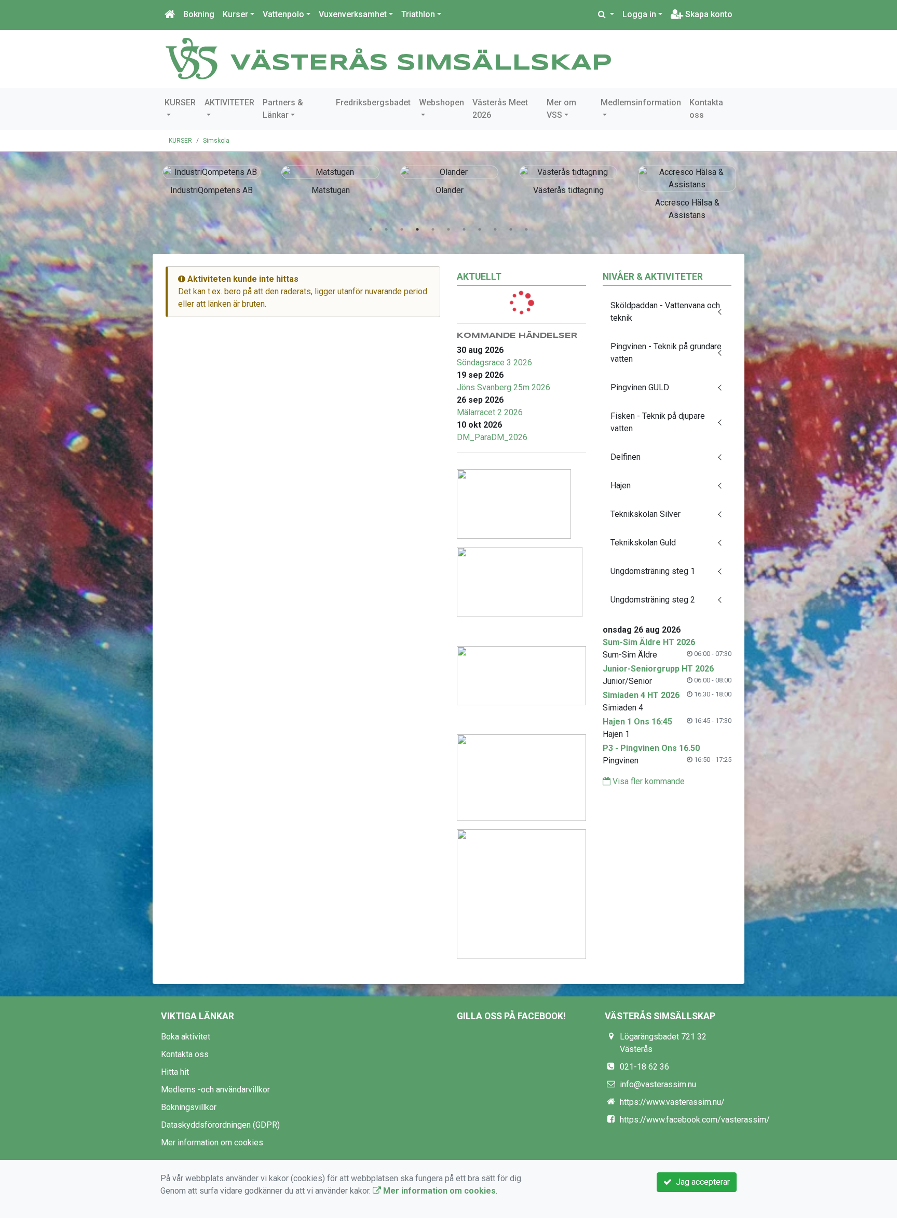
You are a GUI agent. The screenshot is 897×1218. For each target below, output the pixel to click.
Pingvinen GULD (639, 387)
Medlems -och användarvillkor (215, 1089)
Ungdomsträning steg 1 (652, 571)
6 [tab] (448, 229)
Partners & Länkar (283, 109)
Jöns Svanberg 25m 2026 (503, 387)
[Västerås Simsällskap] (192, 58)
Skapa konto (707, 14)
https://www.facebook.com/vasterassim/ (695, 1120)
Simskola (216, 140)
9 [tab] (495, 229)
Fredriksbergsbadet (373, 102)
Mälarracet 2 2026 (490, 412)
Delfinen (625, 457)
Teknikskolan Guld (643, 543)
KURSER (180, 102)
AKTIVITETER (229, 102)
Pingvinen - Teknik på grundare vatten (666, 352)
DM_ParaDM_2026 (492, 437)
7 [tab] (464, 229)
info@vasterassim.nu (658, 1084)
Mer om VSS (561, 109)
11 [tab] (526, 229)
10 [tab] (511, 229)
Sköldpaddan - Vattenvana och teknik (665, 311)
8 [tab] (479, 229)
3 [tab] (402, 229)
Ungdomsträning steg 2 (652, 600)
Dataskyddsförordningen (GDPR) (220, 1125)
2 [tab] (386, 229)
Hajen (620, 485)
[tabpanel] (211, 178)
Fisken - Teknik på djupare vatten (657, 422)
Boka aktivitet (185, 1037)
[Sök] (606, 14)
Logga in (639, 14)
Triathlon (418, 14)
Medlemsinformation (641, 102)
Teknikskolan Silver (645, 514)
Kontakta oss (706, 109)
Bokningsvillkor (188, 1107)
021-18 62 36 (644, 1067)
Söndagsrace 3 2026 (494, 362)
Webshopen (441, 102)
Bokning (198, 14)
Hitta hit (175, 1072)
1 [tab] (370, 229)
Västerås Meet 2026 (500, 109)
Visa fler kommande (647, 781)
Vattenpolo (283, 14)
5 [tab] (433, 229)
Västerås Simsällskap (421, 63)
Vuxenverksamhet (353, 14)
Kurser (235, 14)
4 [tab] (417, 229)
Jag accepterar (701, 1182)
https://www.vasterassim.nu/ (672, 1102)
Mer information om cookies (212, 1142)
